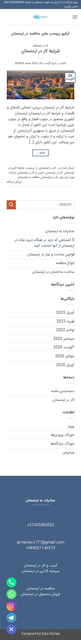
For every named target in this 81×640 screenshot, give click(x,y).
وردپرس (68, 452)
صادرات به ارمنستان (59, 231)
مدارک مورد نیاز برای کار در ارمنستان (41, 175)
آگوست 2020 (63, 347)
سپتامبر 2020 (63, 339)
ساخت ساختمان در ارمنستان (53, 272)
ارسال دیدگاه (14, 182)
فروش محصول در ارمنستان (40, 594)
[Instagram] (11, 606)
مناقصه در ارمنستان (28, 177)
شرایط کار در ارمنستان (40, 51)
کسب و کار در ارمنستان (30, 173)
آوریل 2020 (65, 365)
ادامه (40, 153)
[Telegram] (11, 618)
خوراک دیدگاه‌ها (62, 444)
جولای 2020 (64, 356)
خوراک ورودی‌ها (62, 435)
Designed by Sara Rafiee (40, 634)
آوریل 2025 (65, 313)
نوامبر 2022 (65, 330)
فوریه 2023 (65, 321)
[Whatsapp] (11, 594)
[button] (75, 16)
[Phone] (11, 582)
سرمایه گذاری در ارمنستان (40, 571)
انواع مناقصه (65, 263)
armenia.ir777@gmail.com (40, 543)
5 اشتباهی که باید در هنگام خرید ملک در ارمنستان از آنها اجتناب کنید (44, 243)
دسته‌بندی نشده (62, 391)
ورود (71, 426)
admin (19, 63)
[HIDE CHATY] (11, 629)
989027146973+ (40, 548)
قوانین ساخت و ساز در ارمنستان (50, 255)
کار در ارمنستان (40, 46)
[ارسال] (11, 204)
